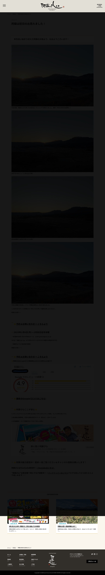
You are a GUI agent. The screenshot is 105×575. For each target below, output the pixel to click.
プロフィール (92, 561)
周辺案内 (22, 560)
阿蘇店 (14, 547)
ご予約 (33, 564)
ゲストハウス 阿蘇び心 (52, 5)
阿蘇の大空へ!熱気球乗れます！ (67, 526)
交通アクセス (34, 560)
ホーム (9, 547)
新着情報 (33, 555)
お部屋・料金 (22, 555)
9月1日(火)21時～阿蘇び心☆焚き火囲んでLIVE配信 (24, 526)
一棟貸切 (10, 564)
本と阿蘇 (22, 564)
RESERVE (99, 5)
